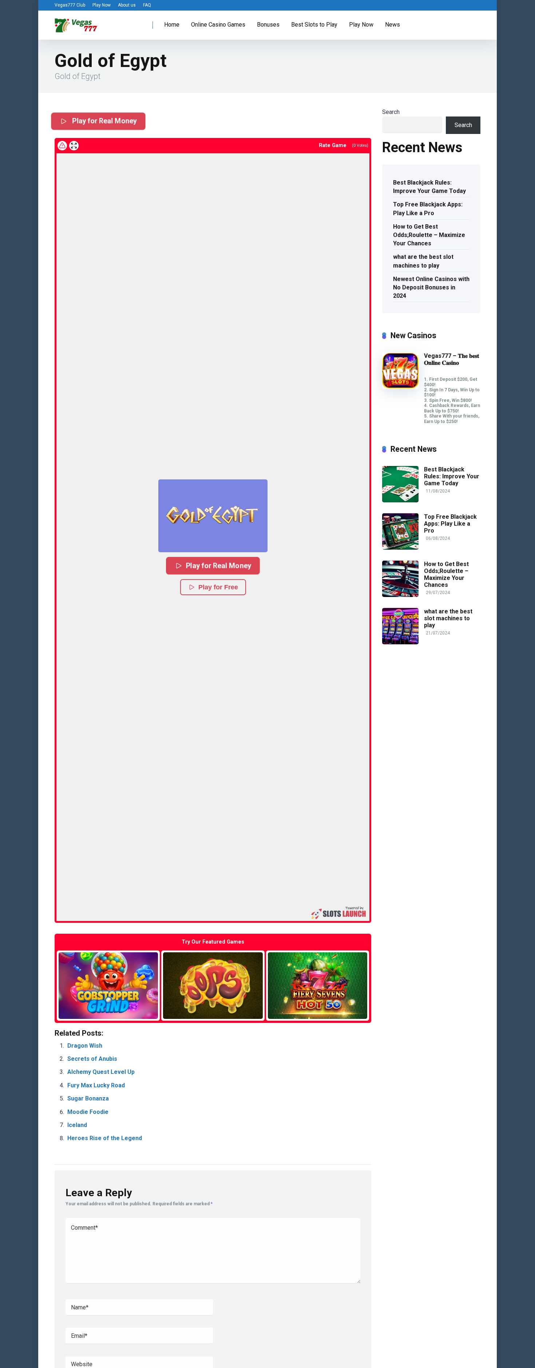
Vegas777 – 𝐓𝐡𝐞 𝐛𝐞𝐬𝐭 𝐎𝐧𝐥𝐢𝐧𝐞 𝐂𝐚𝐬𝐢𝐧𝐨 (451, 359)
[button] (213, 515)
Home (171, 24)
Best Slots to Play (314, 24)
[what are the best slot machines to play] (400, 642)
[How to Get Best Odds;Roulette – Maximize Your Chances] (400, 595)
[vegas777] (76, 22)
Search (391, 111)
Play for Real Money (103, 121)
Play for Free (218, 587)
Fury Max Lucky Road (96, 1085)
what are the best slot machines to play (423, 261)
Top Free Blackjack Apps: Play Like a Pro (428, 208)
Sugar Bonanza (88, 1098)
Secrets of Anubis (92, 1058)
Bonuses (268, 24)
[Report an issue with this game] (62, 145)
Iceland (77, 1125)
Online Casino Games (218, 24)
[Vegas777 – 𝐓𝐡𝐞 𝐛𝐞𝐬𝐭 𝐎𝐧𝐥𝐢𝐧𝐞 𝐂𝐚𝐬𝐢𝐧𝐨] (400, 386)
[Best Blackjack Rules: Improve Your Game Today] (400, 500)
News (392, 24)
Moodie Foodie (87, 1111)
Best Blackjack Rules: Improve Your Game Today (429, 186)
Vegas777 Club (70, 5)
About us (127, 5)
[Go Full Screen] (74, 145)
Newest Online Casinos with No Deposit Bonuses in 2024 (431, 287)
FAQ (147, 5)
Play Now (101, 5)
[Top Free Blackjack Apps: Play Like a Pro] (400, 547)
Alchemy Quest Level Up (101, 1071)
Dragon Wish (84, 1045)
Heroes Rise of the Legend (104, 1138)
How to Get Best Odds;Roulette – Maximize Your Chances (429, 235)
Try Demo (108, 985)
